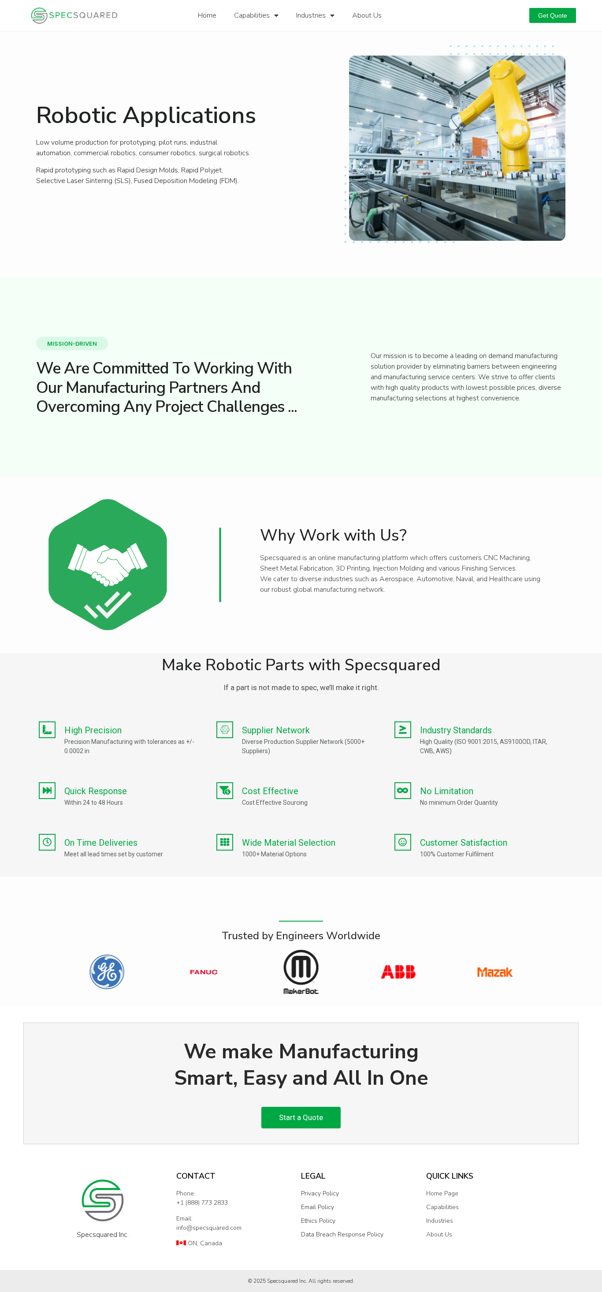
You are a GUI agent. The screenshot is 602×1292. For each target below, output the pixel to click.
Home (207, 15)
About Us (367, 15)
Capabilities (252, 15)
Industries (311, 15)
